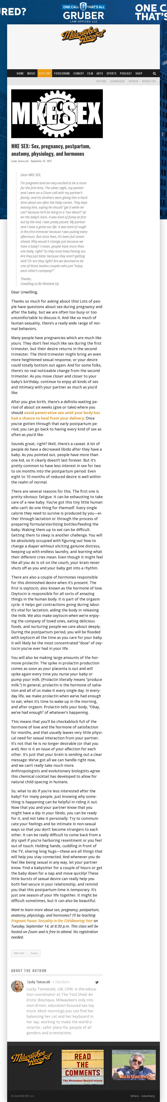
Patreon (133, 81)
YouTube (101, 81)
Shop (138, 73)
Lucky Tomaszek (20, 161)
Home (20, 73)
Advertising (148, 1096)
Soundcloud (117, 81)
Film (90, 73)
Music (31, 73)
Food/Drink (62, 73)
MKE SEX (19, 953)
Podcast (126, 73)
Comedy (78, 73)
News (34, 953)
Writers (135, 1096)
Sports (111, 73)
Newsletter (149, 81)
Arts (100, 73)
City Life (45, 73)
